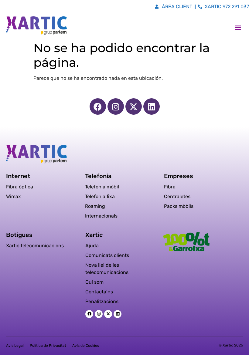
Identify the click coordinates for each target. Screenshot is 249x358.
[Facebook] (98, 106)
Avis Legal (15, 345)
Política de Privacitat (48, 345)
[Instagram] (115, 106)
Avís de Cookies (85, 345)
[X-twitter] (133, 106)
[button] (238, 27)
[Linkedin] (151, 106)
